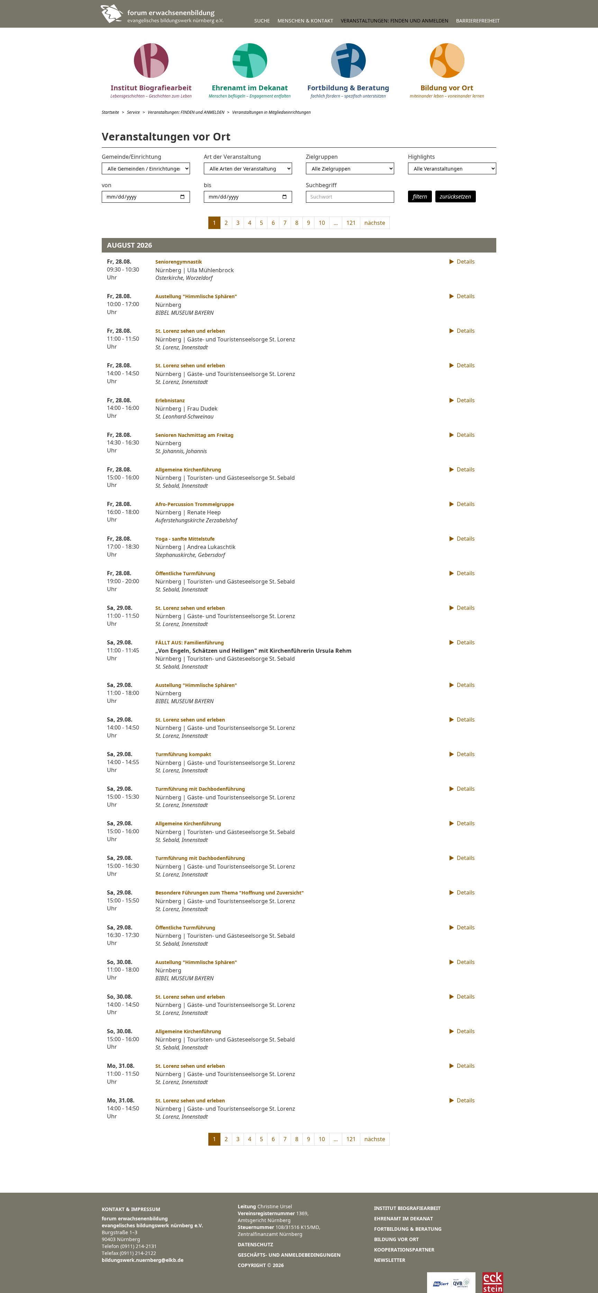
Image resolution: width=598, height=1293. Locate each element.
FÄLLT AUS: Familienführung (189, 642)
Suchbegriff (321, 185)
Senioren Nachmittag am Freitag (194, 435)
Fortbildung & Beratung (408, 1229)
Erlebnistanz (170, 400)
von (106, 185)
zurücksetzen (455, 196)
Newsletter (389, 1260)
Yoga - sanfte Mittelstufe (185, 538)
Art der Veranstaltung (232, 157)
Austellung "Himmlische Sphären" (196, 296)
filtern (420, 196)
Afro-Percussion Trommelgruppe (194, 504)
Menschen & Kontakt (305, 20)
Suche (262, 20)
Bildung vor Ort (396, 1239)
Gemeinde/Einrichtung (131, 157)
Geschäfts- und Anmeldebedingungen (289, 1254)
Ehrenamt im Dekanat (403, 1218)
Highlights (421, 157)
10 (322, 223)
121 (351, 223)
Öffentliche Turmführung (185, 573)
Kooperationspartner (404, 1249)
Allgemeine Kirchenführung (188, 469)
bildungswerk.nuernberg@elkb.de (142, 1260)
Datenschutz (255, 1244)
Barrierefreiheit (478, 20)
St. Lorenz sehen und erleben (190, 331)
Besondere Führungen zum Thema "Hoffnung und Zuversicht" (229, 892)
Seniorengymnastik (178, 261)
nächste (374, 223)
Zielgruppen (322, 157)
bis (207, 185)
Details (465, 261)
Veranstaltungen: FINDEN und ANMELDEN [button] (394, 20)
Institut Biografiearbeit (407, 1208)
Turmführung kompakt (183, 754)
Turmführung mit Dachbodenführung (200, 789)
